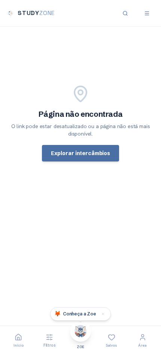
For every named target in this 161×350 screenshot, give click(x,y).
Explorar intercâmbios (80, 153)
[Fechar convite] (103, 314)
